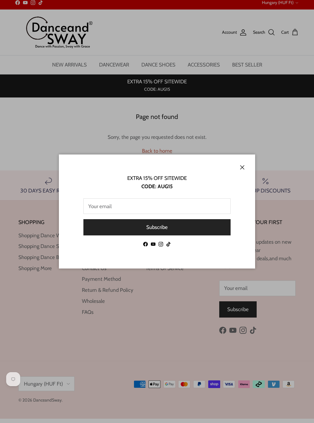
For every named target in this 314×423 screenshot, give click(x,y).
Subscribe (157, 227)
